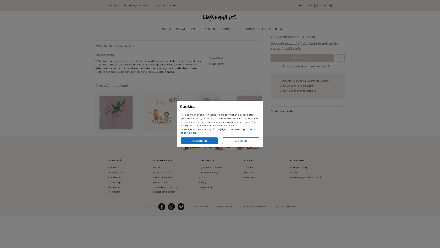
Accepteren (199, 140)
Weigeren (241, 140)
